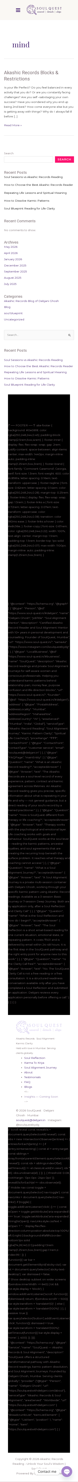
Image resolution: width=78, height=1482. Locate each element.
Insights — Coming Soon (41, 1096)
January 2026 (13, 259)
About (28, 1072)
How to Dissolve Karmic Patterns (26, 200)
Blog (7, 307)
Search (9, 153)
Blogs (28, 1086)
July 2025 (10, 283)
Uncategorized (14, 319)
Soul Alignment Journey (40, 1067)
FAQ (27, 1082)
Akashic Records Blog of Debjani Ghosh (31, 301)
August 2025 (12, 277)
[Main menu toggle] (18, 10)
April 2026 (11, 253)
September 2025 (15, 271)
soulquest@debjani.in (30, 1120)
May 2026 (10, 246)
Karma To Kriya (34, 1062)
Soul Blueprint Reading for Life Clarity (29, 208)
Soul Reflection (34, 1057)
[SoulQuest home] (39, 1027)
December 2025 (15, 265)
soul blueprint (13, 313)
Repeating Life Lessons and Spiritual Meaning (35, 192)
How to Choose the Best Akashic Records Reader (38, 184)
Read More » (13, 125)
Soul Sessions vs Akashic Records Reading (33, 177)
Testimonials (32, 1077)
